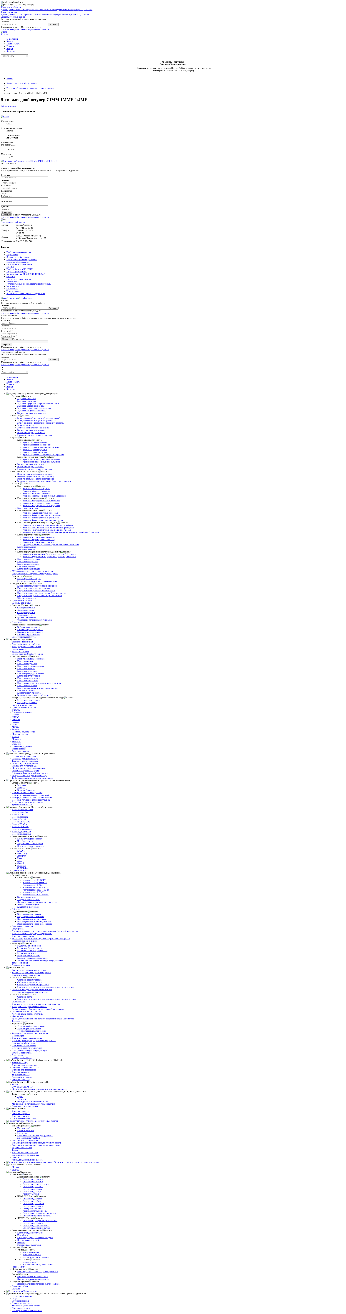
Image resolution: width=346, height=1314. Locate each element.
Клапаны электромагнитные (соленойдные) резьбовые (48, 525)
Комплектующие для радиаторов (32, 958)
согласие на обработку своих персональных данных (25, 29)
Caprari (20, 863)
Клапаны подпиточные (28, 508)
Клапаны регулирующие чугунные (39, 537)
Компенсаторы (19, 749)
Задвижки (21, 785)
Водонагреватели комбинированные (34, 921)
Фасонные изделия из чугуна (25, 770)
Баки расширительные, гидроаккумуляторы (32, 933)
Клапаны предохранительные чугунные (41, 505)
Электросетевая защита (28, 904)
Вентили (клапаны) (26, 790)
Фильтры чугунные (26, 612)
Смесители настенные (33, 1182)
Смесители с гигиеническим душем (39, 1213)
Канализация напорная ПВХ (25, 1152)
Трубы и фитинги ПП (16, 272)
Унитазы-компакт (31, 1252)
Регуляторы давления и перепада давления (37, 581)
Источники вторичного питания (27, 1048)
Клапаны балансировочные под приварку (42, 515)
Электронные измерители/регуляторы (29, 1050)
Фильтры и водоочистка (23, 936)
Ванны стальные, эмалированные (32, 1276)
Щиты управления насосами (30, 846)
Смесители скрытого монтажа (37, 1216)
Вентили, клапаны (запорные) (31, 659)
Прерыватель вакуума (22, 600)
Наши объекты (13, 44)
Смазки (15, 1157)
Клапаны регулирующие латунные (39, 542)
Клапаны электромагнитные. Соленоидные (37, 688)
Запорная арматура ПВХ (28, 1138)
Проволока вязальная (21, 1303)
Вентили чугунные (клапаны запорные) (35, 476)
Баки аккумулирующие (22, 926)
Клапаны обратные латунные (36, 488)
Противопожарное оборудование (21, 259)
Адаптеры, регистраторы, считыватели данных (34, 1040)
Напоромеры (18, 1036)
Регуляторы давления (27, 702)
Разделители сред (20, 1055)
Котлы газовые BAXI (32, 885)
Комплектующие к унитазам (36, 1257)
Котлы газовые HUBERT (34, 880)
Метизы (15, 727)
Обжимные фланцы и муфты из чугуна (30, 773)
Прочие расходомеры (21, 1057)
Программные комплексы (24, 1045)
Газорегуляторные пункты (18, 279)
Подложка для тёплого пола (25, 1106)
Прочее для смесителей (28, 1240)
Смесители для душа (32, 1189)
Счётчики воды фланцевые (29, 982)
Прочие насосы (19, 870)
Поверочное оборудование (24, 1043)
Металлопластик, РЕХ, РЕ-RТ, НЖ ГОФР (25, 274)
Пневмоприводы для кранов (30, 466)
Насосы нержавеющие (22, 829)
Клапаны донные (25, 661)
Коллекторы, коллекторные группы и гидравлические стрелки (41, 938)
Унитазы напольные (32, 1254)
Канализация (12, 281)
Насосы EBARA (19, 824)
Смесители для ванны (33, 1186)
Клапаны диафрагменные (29, 678)
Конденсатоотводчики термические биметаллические (42, 593)
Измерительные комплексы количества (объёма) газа (36, 1004)
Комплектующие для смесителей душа (35, 1237)
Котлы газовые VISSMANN (36, 895)
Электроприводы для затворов (31, 430)
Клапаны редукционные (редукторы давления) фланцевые (50, 554)
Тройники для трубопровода (25, 761)
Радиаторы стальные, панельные (32, 950)
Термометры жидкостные (29, 1028)
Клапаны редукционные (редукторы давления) (39, 683)
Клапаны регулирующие (28, 676)
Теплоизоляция (13, 291)
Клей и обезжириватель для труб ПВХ (35, 1135)
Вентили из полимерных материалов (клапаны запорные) (44, 481)
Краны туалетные (31, 1194)
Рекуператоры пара (21, 965)
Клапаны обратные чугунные (36, 491)
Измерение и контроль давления (27, 1038)
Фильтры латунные (26, 608)
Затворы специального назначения (33, 428)
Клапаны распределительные (30, 673)
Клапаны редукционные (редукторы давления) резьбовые (49, 556)
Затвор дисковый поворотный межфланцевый (38, 418)
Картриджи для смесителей (30, 1233)
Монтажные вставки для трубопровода (30, 768)
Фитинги (10, 276)
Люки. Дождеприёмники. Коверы (27, 1160)
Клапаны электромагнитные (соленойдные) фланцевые (48, 527)
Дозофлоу (21, 856)
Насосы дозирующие (21, 831)
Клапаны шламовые (26, 547)
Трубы (20, 1096)
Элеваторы (17, 622)
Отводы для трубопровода (24, 756)
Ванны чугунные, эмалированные (33, 1279)
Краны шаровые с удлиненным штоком (41, 447)
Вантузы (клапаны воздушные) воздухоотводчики (35, 573)
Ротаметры (22, 1133)
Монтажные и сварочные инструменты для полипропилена (39, 1089)
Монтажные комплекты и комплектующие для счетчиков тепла (46, 999)
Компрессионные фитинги (24, 941)
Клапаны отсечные (26, 549)
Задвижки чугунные (26, 401)
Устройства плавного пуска (30, 843)
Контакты (11, 51)
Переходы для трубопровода (25, 758)
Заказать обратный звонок (13, 17)
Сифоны (16, 1289)
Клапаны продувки (26, 566)
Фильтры (16, 710)
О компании (12, 39)
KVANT (21, 851)
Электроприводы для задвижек (31, 413)
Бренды (10, 41)
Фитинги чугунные (21, 1072)
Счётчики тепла (24, 997)
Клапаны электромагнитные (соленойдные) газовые (47, 530)
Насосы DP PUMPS (21, 822)
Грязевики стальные (26, 617)
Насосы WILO (18, 814)
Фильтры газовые (25, 615)
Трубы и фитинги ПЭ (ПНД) (19, 269)
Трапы (15, 1150)
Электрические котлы (27, 897)
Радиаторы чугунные (27, 953)
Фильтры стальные (26, 610)
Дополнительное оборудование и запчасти (37, 902)
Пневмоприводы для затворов (31, 432)
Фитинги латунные (21, 1116)
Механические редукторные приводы (34, 435)
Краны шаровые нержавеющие (37, 445)
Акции (9, 48)
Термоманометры (20, 1021)
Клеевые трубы (24, 1128)
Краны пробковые (20, 651)
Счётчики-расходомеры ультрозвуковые (30, 992)
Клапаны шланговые (27, 685)
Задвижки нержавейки (22, 642)
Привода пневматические (24, 707)
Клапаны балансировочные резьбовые (40, 513)
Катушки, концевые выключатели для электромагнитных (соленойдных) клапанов (61, 532)
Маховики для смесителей (29, 1245)
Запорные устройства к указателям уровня (31, 972)
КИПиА (10, 267)
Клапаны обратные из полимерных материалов (44, 496)
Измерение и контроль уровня (26, 975)
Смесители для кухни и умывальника (40, 1220)
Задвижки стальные (26, 398)
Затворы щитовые (25, 425)
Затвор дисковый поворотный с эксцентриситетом (40, 423)
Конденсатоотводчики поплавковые (34, 588)
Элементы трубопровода (17, 257)
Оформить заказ (8, 106)
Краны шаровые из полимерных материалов (43, 454)
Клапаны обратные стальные (36, 493)
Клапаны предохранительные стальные (41, 503)
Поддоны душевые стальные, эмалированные (38, 1284)
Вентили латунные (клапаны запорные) (35, 474)
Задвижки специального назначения (34, 408)
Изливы (21, 1242)
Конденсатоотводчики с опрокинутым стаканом (39, 595)
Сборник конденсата (26, 598)
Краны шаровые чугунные (35, 449)
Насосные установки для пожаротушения (31, 800)
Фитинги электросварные (24, 1070)
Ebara (19, 858)
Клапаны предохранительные (31, 666)
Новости (10, 46)
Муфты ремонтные (20, 1074)
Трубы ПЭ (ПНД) (20, 1062)
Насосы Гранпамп (20, 826)
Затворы (21, 788)
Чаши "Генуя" (18, 1267)
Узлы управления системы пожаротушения (32, 797)
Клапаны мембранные (27, 680)
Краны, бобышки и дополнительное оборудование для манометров (43, 1019)
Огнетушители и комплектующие (27, 802)
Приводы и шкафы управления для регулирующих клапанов (51, 544)
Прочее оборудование (22, 746)
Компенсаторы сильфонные (30, 629)
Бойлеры (16, 909)
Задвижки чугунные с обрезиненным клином (38, 403)
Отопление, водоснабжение (19, 264)
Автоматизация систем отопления (27, 1014)
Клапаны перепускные (27, 561)
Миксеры (16, 741)
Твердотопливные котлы (28, 899)
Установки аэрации (21, 1308)
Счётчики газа (18, 1002)
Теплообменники (20, 963)
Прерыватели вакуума (22, 712)
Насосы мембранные (21, 834)
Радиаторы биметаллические (30, 948)
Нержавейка (12, 254)
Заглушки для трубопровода (25, 763)
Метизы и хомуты (14, 286)
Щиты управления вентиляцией (27, 1310)
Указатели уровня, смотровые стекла (29, 970)
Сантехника (12, 289)
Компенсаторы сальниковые (30, 632)
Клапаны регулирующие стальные (38, 539)
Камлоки (16, 722)
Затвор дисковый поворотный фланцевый (36, 420)
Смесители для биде (32, 1191)
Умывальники (29, 1262)
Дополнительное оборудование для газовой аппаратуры (38, 1009)
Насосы (15, 736)
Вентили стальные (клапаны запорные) (35, 479)
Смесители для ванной (33, 1203)
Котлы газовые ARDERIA (35, 882)
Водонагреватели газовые (29, 914)
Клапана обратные (25, 690)
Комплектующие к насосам (29, 839)
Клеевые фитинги (25, 1130)
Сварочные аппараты (22, 1077)
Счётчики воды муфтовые (29, 980)
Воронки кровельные (22, 1147)
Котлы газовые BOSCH (33, 892)
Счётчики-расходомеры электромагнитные (32, 989)
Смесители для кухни (33, 1179)
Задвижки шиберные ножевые (31, 406)
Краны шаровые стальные (35, 442)
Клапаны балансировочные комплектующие (43, 520)
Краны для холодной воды (35, 1211)
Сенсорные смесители (33, 1208)
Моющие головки (20, 734)
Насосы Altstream (20, 817)
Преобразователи (25, 841)
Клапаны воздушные (27, 663)
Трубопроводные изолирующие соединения (32, 778)
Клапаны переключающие (29, 559)
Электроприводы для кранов (30, 464)
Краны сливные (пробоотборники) (28, 654)
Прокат (15, 715)
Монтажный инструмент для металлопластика (33, 1104)
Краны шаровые (19, 649)
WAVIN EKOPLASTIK (22, 1087)
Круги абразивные (20, 1301)
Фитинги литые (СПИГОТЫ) (25, 1067)
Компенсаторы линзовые (28, 634)
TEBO (15, 1084)
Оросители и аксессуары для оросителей (30, 795)
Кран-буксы (22, 1235)
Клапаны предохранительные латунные (41, 501)
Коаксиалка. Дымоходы (28, 907)
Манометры (17, 1016)
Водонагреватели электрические (32, 919)
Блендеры (16, 744)
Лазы (14, 724)
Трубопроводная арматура (18, 252)
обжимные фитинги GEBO (24, 1118)
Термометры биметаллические (31, 1026)
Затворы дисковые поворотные (26, 646)
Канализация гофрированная (25, 1155)
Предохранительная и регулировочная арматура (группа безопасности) (45, 931)
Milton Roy (22, 853)
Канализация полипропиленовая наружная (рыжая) (35, 1145)
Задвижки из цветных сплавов (31, 411)
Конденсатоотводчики (22, 705)
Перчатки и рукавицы (22, 1296)
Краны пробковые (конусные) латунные (41, 459)
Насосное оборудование (17, 262)
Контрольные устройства (29, 693)
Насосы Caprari (19, 819)
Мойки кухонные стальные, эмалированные (37, 1271)
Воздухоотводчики (20, 751)
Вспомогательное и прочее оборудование (25, 293)
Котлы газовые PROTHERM (36, 890)
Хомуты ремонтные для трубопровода (29, 775)
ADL (19, 860)
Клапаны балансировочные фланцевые (41, 518)
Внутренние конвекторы (28, 955)
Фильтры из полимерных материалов (34, 620)
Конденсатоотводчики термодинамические (37, 586)
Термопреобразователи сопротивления (30, 1033)
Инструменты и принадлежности (32, 1101)
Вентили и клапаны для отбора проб (34, 695)
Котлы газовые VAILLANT (35, 887)
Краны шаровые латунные (35, 452)
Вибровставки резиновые (29, 627)
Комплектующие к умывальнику (38, 1264)
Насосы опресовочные (22, 809)
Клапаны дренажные (21, 603)
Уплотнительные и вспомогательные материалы (28, 284)
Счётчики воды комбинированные (33, 985)
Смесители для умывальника (36, 1184)
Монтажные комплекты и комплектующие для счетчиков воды (46, 987)
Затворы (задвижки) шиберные (26, 644)
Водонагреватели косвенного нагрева (34, 924)
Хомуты (15, 729)
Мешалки (16, 739)
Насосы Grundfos (20, 812)
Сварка (15, 1298)
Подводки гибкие (20, 1286)
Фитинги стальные (20, 1079)
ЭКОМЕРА (22, 868)
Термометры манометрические (31, 1031)
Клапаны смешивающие (28, 569)
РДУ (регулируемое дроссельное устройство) (32, 571)
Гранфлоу (21, 865)
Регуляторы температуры (29, 578)
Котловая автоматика (21, 1053)
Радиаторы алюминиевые (29, 946)
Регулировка (18, 929)
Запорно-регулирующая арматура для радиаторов (40, 960)
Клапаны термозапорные (28, 564)
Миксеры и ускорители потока (26, 1306)
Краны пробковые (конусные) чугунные (41, 462)
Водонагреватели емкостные (30, 916)
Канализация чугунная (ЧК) (25, 1140)
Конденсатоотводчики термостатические (36, 591)
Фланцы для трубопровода (24, 766)
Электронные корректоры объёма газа (29, 1006)
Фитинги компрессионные (24, 1065)
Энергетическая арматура (24, 637)
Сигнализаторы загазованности (26, 1011)
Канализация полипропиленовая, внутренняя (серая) (36, 1143)
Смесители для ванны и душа (36, 1228)
